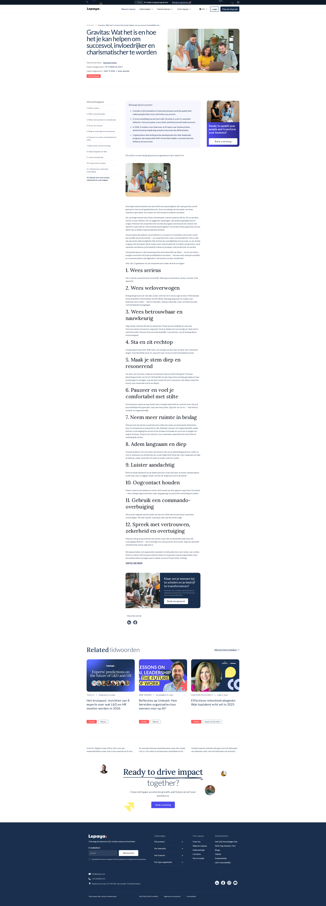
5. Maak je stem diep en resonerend (101, 131)
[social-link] (217, 883)
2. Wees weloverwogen (96, 114)
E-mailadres (95, 847)
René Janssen (145, 695)
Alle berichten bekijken (225, 650)
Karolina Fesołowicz (202, 695)
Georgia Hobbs (110, 62)
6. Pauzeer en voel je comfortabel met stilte (101, 138)
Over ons (197, 841)
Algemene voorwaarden (172, 896)
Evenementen (221, 858)
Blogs (217, 850)
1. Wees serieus (93, 108)
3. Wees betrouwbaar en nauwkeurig (101, 120)
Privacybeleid (191, 896)
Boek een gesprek (176, 601)
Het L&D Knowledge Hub (226, 841)
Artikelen (90, 25)
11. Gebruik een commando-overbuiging (98, 170)
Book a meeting (223, 141)
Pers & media (198, 858)
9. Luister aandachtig (95, 157)
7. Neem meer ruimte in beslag (99, 146)
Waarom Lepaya (200, 846)
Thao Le (90, 695)
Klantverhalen (199, 850)
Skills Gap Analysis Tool (225, 846)
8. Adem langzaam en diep (97, 151)
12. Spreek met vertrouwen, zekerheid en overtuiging (98, 178)
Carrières (197, 854)
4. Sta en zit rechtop (95, 125)
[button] (146, 9)
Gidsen (218, 854)
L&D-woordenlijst (223, 862)
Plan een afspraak (230, 9)
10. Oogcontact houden (96, 163)
